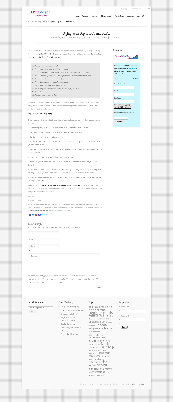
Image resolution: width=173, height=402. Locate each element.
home (91, 350)
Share (44, 215)
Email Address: (119, 84)
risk (104, 362)
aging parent (97, 310)
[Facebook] (29, 215)
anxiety (96, 319)
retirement (95, 362)
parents (98, 356)
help (111, 347)
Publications (119, 16)
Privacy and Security (127, 384)
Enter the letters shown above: (123, 112)
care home (104, 328)
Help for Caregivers (68, 324)
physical (106, 356)
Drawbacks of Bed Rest (69, 334)
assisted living (98, 321)
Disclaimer (141, 384)
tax (103, 375)
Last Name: (117, 98)
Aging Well (97, 315)
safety (93, 365)
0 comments (116, 37)
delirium (97, 331)
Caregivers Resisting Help (70, 307)
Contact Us (141, 16)
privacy (131, 68)
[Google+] (36, 215)
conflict (91, 332)
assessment (105, 319)
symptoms (98, 375)
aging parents (101, 312)
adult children (96, 306)
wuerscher (67, 37)
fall (96, 344)
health (103, 347)
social (107, 372)
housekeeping (94, 353)
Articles (85, 16)
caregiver (93, 329)
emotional (105, 340)
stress (91, 375)
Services (94, 16)
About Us (130, 16)
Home (77, 16)
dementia (96, 335)
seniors (95, 368)
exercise (91, 344)
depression (95, 337)
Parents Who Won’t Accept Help (72, 310)
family (105, 343)
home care (96, 350)
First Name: (117, 91)
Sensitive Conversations (100, 370)
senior (102, 365)
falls (99, 344)
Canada (101, 325)
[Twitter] (33, 215)
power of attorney (97, 359)
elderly (94, 340)
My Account (106, 16)
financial (93, 347)
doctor (104, 337)
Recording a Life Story (69, 314)
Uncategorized (40, 21)
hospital (103, 350)
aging (108, 306)
